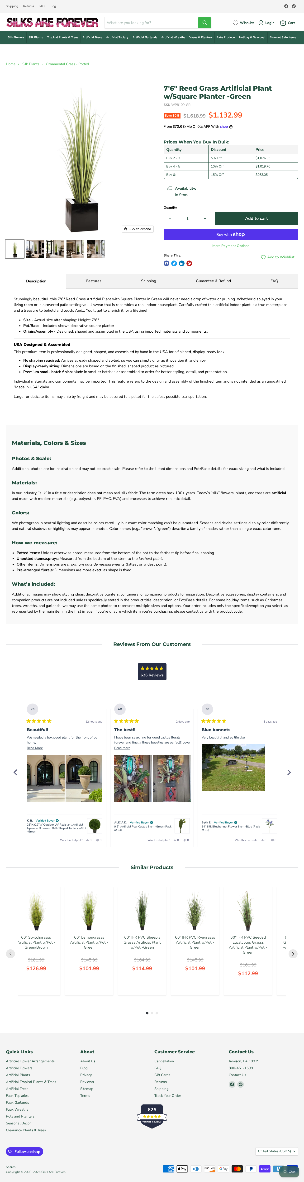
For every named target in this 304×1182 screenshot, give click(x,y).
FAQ (42, 6)
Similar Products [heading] (152, 867)
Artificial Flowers (19, 1068)
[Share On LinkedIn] (182, 263)
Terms (85, 1095)
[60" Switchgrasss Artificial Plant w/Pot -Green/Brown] (36, 911)
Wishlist (247, 22)
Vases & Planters (201, 37)
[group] (36, 941)
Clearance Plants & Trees (26, 1130)
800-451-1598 (241, 1068)
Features (93, 281)
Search (10, 1167)
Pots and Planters (20, 1116)
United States (274, 1151)
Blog (52, 6)
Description (36, 281)
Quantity (170, 208)
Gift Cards (162, 1075)
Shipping (12, 6)
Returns (28, 6)
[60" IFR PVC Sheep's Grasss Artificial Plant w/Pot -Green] (142, 911)
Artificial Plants (18, 1075)
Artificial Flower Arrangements (30, 1061)
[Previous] (15, 772)
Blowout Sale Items (283, 37)
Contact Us (237, 1075)
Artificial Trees (92, 37)
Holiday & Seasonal (252, 37)
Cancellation (164, 1061)
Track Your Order (167, 1095)
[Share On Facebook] (166, 263)
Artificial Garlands (145, 37)
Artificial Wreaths (173, 37)
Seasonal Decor (18, 1123)
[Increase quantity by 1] (205, 218)
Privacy (86, 1075)
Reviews (87, 1081)
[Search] (204, 22)
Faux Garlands (17, 1102)
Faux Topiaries (17, 1095)
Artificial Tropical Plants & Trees (31, 1081)
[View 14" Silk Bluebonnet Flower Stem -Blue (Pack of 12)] (269, 825)
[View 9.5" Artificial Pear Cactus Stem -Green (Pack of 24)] (182, 825)
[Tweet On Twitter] (174, 263)
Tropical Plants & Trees (62, 37)
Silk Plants (35, 37)
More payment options (230, 246)
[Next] (288, 772)
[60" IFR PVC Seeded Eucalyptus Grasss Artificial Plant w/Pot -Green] (248, 911)
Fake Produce (226, 37)
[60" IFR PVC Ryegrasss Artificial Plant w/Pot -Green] (195, 911)
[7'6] (14, 249)
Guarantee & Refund (213, 281)
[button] (46, 778)
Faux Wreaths (17, 1109)
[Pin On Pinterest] (189, 263)
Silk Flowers (16, 37)
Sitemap (86, 1088)
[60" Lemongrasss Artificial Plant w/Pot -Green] (89, 911)
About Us (87, 1061)
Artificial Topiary (117, 37)
